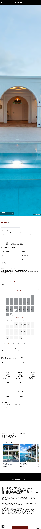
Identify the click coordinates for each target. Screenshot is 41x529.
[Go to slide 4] (11, 461)
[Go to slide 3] (10, 461)
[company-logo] (19, 2)
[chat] (38, 527)
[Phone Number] (1, 2)
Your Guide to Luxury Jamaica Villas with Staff (10, 511)
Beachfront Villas (18, 503)
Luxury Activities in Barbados (17, 508)
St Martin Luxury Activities (6, 510)
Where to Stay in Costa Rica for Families (19, 492)
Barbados (11, 497)
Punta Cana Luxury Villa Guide (27, 510)
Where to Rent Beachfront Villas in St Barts (9, 489)
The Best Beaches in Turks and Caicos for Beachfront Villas (12, 509)
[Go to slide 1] (26, 461)
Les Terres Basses (5, 213)
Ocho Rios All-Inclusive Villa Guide (19, 512)
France (3, 498)
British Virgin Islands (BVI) (17, 497)
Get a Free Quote (20, 527)
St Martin (12, 213)
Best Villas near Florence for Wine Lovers (25, 513)
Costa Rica (31, 497)
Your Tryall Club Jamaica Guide (7, 512)
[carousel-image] (11, 453)
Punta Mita (20, 498)
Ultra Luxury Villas (12, 503)
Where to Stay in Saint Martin (23, 489)
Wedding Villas (24, 503)
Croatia (34, 497)
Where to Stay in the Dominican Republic (21, 490)
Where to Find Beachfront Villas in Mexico (26, 491)
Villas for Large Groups (32, 503)
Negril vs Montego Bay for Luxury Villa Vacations (26, 511)
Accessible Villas (19, 504)
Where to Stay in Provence (7, 493)
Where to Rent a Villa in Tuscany (32, 492)
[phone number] (1, 2)
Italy (9, 498)
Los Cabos (15, 498)
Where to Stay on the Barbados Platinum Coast (10, 491)
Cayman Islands (25, 497)
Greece (6, 498)
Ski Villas (7, 504)
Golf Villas (3, 504)
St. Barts (34, 498)
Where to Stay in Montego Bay (7, 490)
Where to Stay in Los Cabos (7, 492)
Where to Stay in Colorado (16, 493)
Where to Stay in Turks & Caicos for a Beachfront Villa (11, 487)
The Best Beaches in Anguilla (28, 509)
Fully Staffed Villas (5, 503)
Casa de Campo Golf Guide (16, 510)
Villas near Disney (13, 504)
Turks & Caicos (4, 499)
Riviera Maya (25, 498)
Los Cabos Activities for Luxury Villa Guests (9, 513)
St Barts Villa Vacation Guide (7, 508)
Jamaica (11, 498)
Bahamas (7, 497)
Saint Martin (30, 498)
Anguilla (3, 497)
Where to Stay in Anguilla (27, 488)
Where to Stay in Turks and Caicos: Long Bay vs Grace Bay (12, 488)
